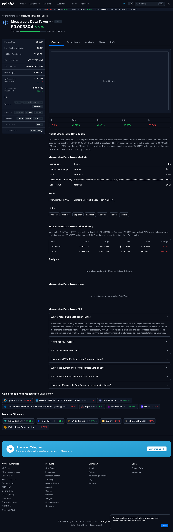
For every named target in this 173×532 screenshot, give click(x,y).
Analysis (61, 4)
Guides (48, 491)
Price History (73, 42)
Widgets (49, 498)
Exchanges (34, 4)
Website (54, 215)
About (91, 468)
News (102, 42)
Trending (49, 479)
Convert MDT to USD (59, 200)
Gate (52, 174)
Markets (47, 4)
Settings (92, 483)
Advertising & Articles (98, 476)
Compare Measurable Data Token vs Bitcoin (93, 200)
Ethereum (9, 479)
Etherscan (19, 112)
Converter (49, 506)
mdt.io (18, 102)
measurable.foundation (33, 102)
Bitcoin (7, 476)
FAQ (112, 42)
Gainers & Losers (52, 483)
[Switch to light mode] (130, 3)
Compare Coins (52, 502)
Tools (71, 4)
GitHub (39, 124)
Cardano (8, 510)
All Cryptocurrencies (11, 472)
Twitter (28, 118)
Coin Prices (50, 468)
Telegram (38, 118)
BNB (6, 487)
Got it (165, 526)
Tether (8, 483)
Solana (7, 491)
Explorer (78, 215)
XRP (6, 498)
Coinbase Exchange (59, 169)
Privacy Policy (138, 468)
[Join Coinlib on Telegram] (124, 4)
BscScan (38, 112)
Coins (23, 4)
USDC (8, 495)
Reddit (20, 118)
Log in (91, 479)
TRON (7, 506)
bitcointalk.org (36, 131)
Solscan (29, 112)
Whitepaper (37, 106)
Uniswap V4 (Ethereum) (61, 179)
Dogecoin (9, 502)
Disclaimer (136, 472)
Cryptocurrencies (10, 16)
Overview (56, 42)
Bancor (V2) (55, 185)
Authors (92, 472)
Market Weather (52, 476)
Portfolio (85, 4)
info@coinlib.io (108, 521)
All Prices (6, 468)
